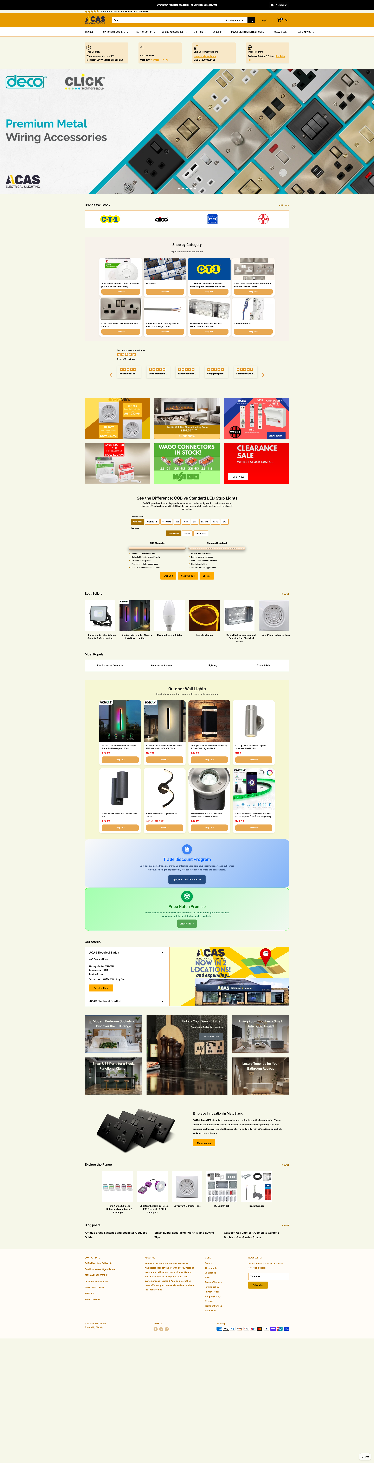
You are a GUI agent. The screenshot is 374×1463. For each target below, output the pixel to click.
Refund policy (212, 1286)
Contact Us (210, 1272)
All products (211, 1267)
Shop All (206, 576)
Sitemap (209, 1301)
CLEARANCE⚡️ (281, 32)
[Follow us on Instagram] (161, 1329)
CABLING (217, 32)
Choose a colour (137, 516)
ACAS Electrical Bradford (105, 1001)
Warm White (137, 522)
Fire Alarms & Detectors (110, 665)
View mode (135, 528)
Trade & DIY (263, 665)
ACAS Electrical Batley (104, 952)
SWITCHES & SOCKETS (114, 32)
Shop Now (120, 760)
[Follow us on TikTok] (167, 1329)
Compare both (173, 533)
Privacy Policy (212, 1291)
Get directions (101, 987)
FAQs (207, 1277)
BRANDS (89, 32)
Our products (204, 1142)
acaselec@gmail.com (205, 56)
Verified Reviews (159, 59)
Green (186, 522)
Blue (194, 522)
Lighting (212, 665)
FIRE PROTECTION (143, 32)
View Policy (185, 923)
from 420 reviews (126, 359)
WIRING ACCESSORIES (173, 32)
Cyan (225, 522)
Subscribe (258, 1285)
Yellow (215, 522)
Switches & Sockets (161, 665)
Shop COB (168, 576)
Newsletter (281, 5)
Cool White (166, 522)
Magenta (204, 522)
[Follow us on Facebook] (156, 1329)
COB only (187, 533)
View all (286, 593)
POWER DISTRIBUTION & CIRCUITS (248, 32)
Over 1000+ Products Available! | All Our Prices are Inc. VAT (187, 4)
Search (208, 1263)
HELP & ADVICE (303, 32)
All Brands (284, 205)
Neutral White (152, 522)
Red (177, 522)
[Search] (251, 20)
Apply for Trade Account (185, 879)
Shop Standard (188, 576)
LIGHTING (198, 32)
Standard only (200, 533)
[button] (112, 375)
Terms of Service (213, 1282)
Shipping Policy (213, 1296)
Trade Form (210, 1310)
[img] (188, 354)
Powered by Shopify (94, 1327)
